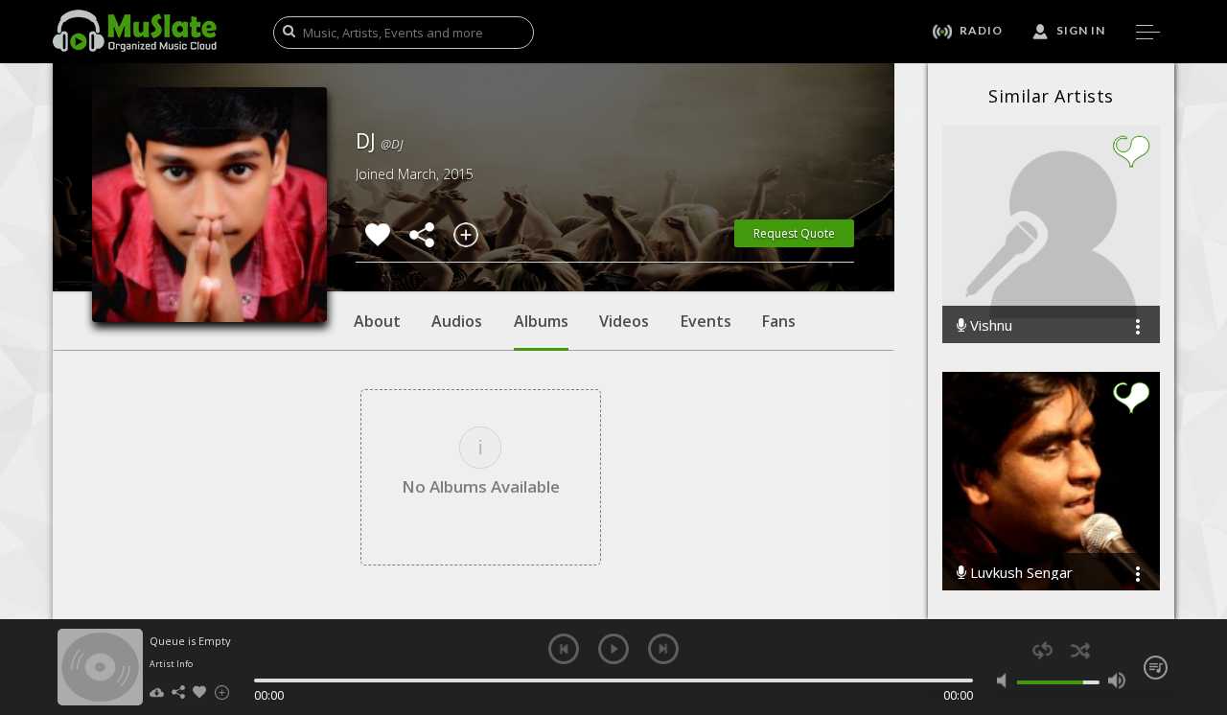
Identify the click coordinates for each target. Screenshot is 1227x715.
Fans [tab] (779, 321)
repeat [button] (1042, 650)
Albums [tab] (541, 321)
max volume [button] (1116, 680)
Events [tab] (706, 321)
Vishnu (989, 325)
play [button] (613, 649)
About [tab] (377, 321)
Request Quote (794, 233)
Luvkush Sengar (1019, 573)
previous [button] (563, 649)
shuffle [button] (1080, 650)
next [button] (663, 649)
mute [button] (1006, 680)
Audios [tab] (456, 321)
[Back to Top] (1198, 590)
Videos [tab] (624, 321)
